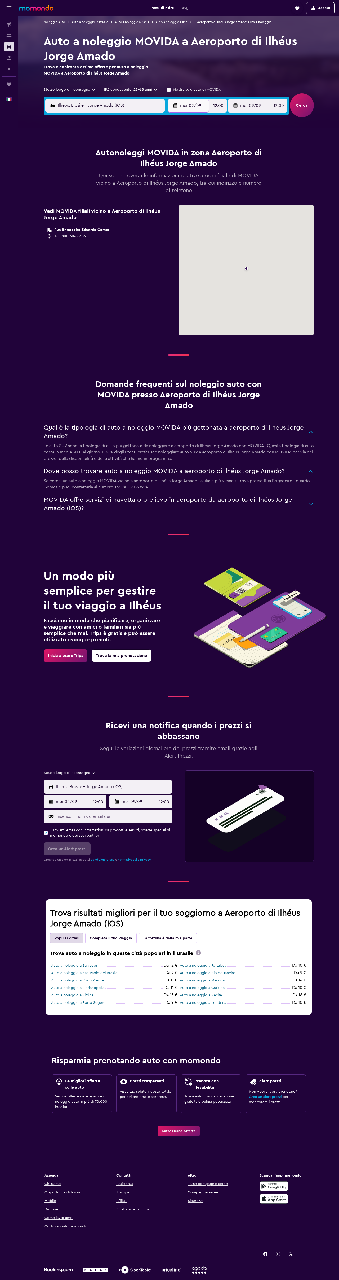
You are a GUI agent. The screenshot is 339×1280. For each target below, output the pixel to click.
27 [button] (161, 193)
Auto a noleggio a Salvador (74, 965)
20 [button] (160, 180)
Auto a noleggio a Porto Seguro (78, 1003)
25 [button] (135, 193)
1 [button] (97, 155)
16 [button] (110, 180)
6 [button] (161, 155)
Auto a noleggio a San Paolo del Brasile (84, 973)
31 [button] (242, 206)
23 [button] (110, 193)
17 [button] (122, 180)
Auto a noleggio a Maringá (202, 980)
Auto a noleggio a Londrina (203, 1003)
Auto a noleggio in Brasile (89, 22)
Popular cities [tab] (67, 938)
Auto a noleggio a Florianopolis (77, 988)
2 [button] (110, 155)
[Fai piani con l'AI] (9, 69)
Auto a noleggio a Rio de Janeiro (207, 973)
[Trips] (9, 84)
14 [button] (85, 180)
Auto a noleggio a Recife (201, 995)
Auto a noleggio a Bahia (132, 22)
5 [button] (148, 155)
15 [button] (97, 180)
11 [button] (135, 168)
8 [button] (97, 168)
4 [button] (135, 155)
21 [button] (85, 193)
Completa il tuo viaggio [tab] (111, 938)
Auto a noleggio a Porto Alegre (77, 980)
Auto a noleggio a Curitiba (202, 988)
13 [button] (161, 168)
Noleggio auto (54, 22)
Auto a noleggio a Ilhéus (173, 22)
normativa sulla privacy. (134, 859)
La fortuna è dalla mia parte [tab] (167, 938)
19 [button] (148, 180)
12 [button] (148, 168)
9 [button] (110, 168)
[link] (65, 655)
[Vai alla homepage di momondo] (36, 8)
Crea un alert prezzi (265, 1097)
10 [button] (123, 168)
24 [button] (122, 193)
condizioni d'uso (102, 859)
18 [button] (135, 180)
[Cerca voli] (9, 24)
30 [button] (110, 206)
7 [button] (84, 168)
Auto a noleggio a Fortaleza (203, 965)
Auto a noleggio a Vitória (72, 995)
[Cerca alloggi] (9, 35)
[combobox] (70, 89)
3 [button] (123, 155)
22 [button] (97, 193)
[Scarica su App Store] (274, 1199)
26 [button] (148, 193)
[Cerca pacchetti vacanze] (9, 58)
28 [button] (84, 206)
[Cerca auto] (9, 46)
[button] (9, 8)
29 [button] (97, 206)
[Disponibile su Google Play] (274, 1186)
